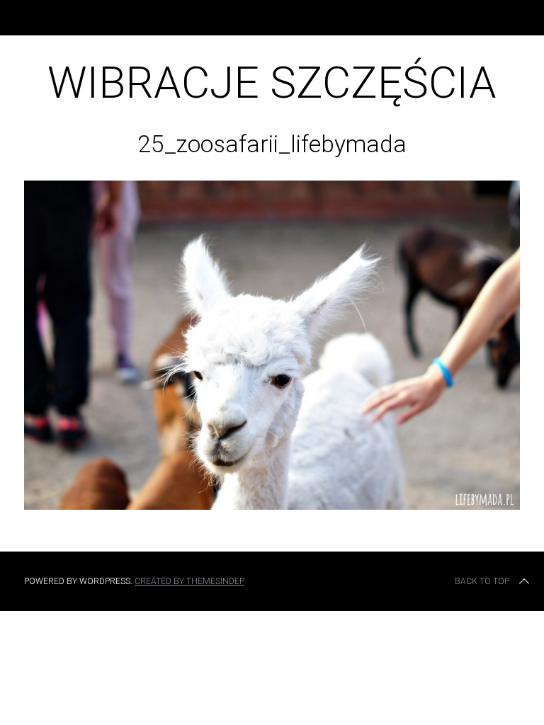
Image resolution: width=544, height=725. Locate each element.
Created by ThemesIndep (189, 581)
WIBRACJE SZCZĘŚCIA (272, 82)
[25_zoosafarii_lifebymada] (272, 505)
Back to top (482, 581)
